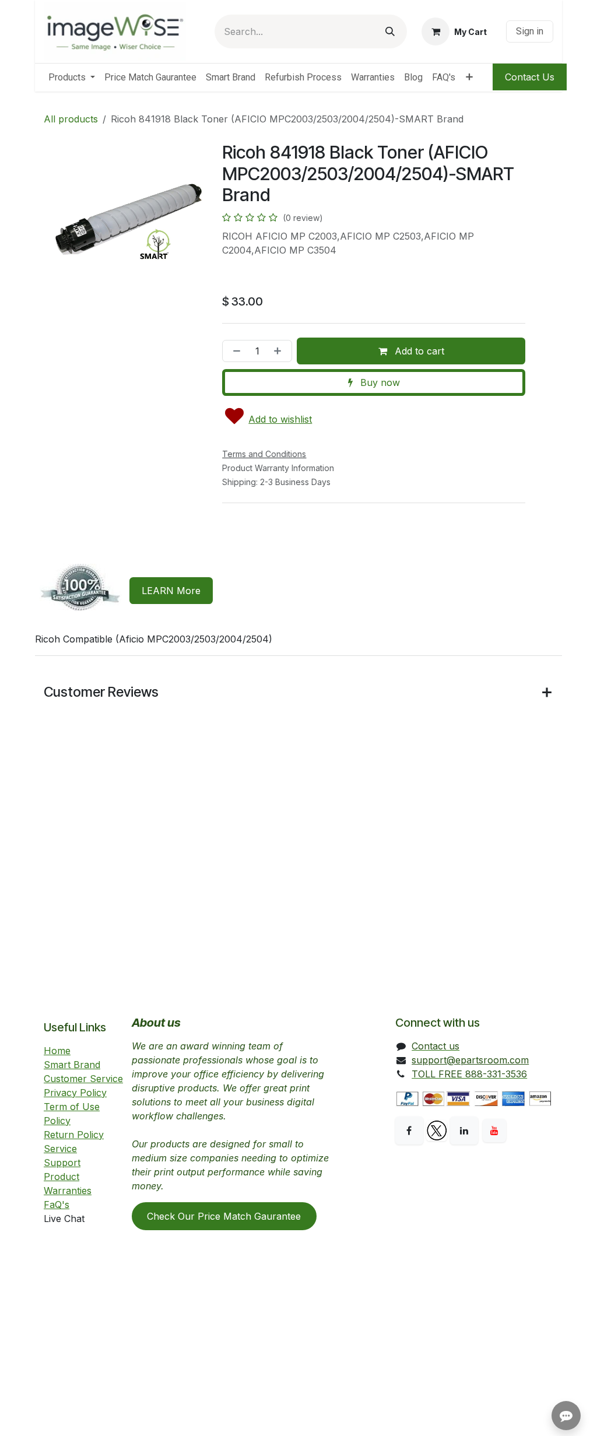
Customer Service (83, 1078)
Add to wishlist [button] (280, 419)
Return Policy (74, 1134)
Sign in (529, 31)
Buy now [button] (378, 382)
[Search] (390, 31)
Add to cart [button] (418, 351)
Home (57, 1050)
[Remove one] (234, 350)
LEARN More (171, 590)
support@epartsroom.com (470, 1060)
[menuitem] (72, 77)
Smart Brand (72, 1064)
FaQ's (56, 1204)
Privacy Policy (75, 1092)
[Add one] (280, 350)
